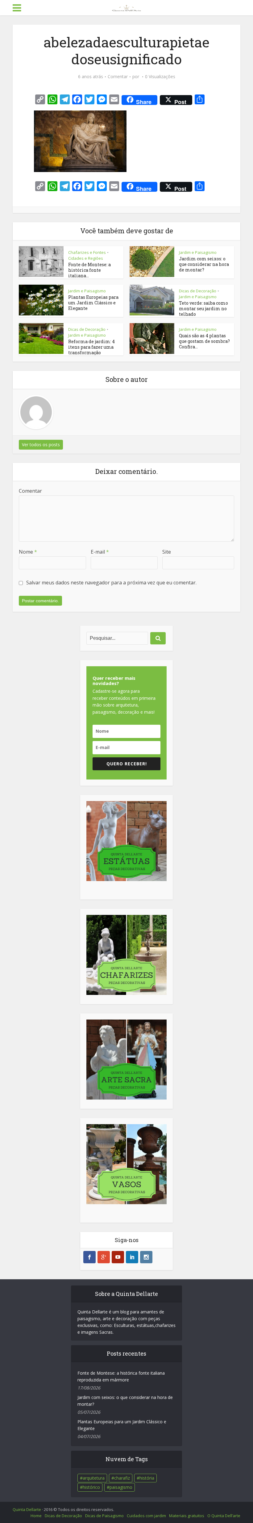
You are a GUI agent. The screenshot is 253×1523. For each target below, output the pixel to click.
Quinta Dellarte (27, 1509)
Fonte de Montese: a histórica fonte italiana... (89, 270)
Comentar (118, 76)
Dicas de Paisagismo (104, 1515)
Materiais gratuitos (186, 1515)
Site (166, 551)
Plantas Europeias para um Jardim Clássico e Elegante (93, 302)
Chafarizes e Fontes (87, 252)
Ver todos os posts (41, 444)
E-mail (100, 551)
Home (36, 1515)
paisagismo (121, 1487)
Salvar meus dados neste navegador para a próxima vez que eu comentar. (111, 582)
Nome (28, 551)
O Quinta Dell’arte (223, 1515)
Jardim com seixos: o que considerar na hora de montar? (204, 264)
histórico (91, 1487)
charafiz (122, 1478)
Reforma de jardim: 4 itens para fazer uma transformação (91, 347)
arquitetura (94, 1478)
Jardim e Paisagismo (198, 252)
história (146, 1478)
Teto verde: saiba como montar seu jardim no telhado (203, 308)
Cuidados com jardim (146, 1515)
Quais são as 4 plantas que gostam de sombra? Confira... (204, 341)
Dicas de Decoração (197, 291)
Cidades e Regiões (85, 258)
